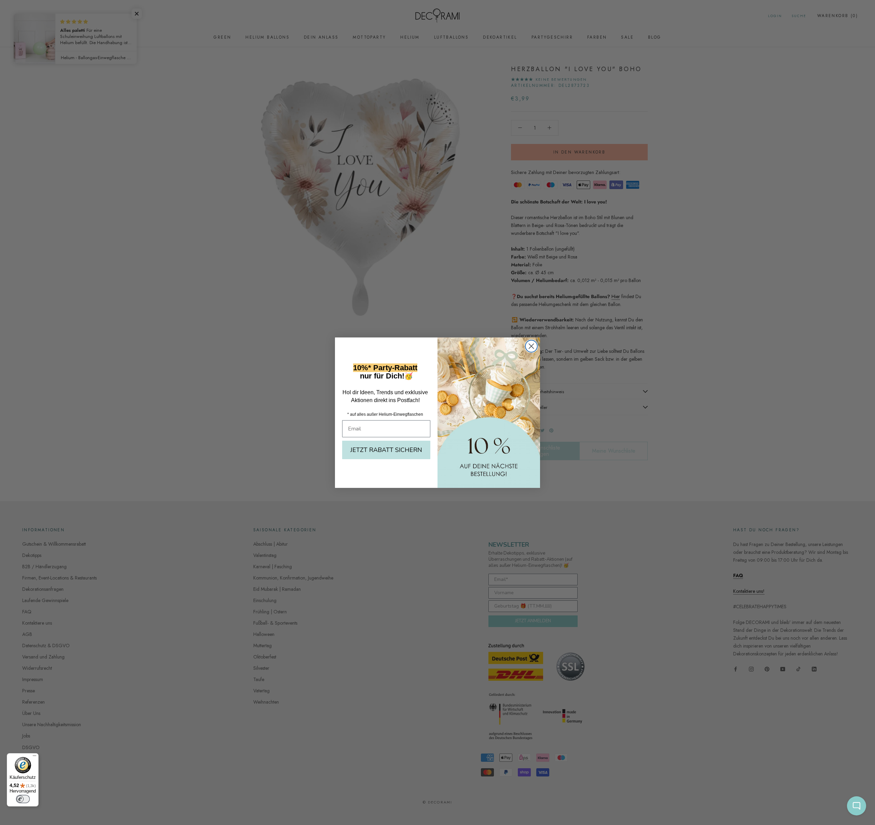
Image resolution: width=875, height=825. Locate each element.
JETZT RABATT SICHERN (386, 450)
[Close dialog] (531, 346)
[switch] (23, 799)
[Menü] (34, 757)
